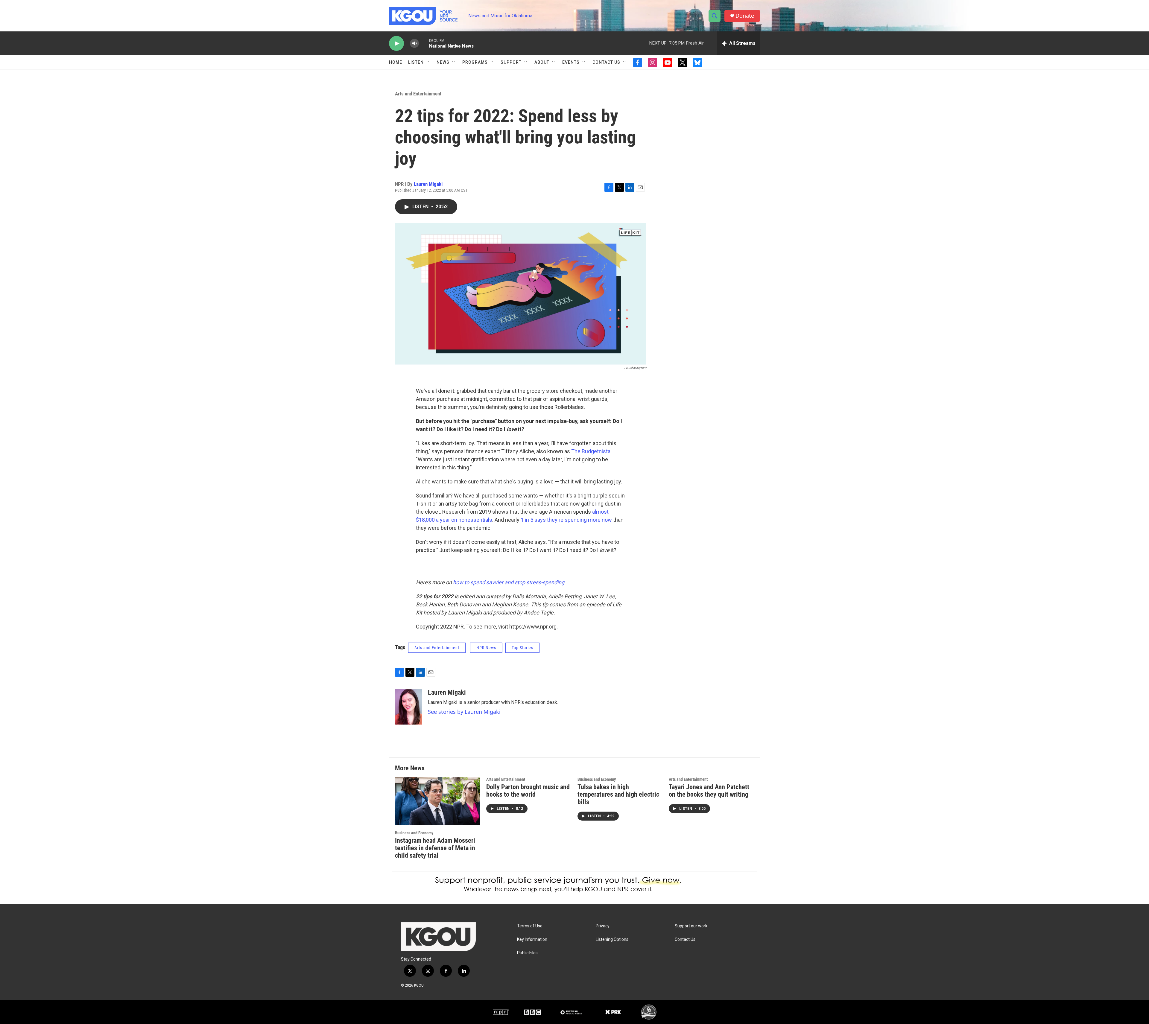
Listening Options (612, 939)
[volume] (414, 43)
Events (571, 62)
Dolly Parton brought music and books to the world (528, 790)
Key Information (532, 939)
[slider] (424, 43)
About (541, 62)
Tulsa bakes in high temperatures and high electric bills (618, 794)
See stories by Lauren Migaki (464, 711)
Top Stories (522, 647)
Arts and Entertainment (418, 94)
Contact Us (606, 62)
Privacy (603, 926)
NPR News (486, 647)
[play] (396, 43)
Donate (744, 16)
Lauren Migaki (428, 184)
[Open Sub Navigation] (428, 62)
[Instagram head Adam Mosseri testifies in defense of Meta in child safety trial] (437, 801)
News (443, 62)
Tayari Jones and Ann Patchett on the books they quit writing (709, 790)
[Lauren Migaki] (408, 707)
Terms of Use (529, 926)
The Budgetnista (590, 451)
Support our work (691, 926)
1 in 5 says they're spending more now (565, 520)
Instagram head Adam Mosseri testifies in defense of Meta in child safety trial (435, 848)
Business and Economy (414, 832)
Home (395, 62)
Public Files (527, 953)
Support (511, 62)
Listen (416, 62)
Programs (475, 62)
